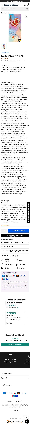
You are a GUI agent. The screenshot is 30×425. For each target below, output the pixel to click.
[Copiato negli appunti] (18, 256)
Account (4, 378)
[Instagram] (15, 410)
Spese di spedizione (12, 60)
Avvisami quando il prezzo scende (28, 212)
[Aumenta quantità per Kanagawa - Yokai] (6, 231)
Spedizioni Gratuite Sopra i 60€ (13, 242)
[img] (16, 305)
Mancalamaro (5, 52)
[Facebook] (13, 410)
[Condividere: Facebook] (10, 256)
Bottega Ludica (6, 374)
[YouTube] (17, 410)
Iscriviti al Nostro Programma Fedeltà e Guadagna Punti (15, 250)
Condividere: (5, 255)
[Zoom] (26, 17)
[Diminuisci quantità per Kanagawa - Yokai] (2, 231)
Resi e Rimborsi (8, 246)
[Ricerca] (27, 9)
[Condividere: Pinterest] (16, 256)
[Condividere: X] (13, 256)
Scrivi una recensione (15, 345)
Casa (2, 12)
